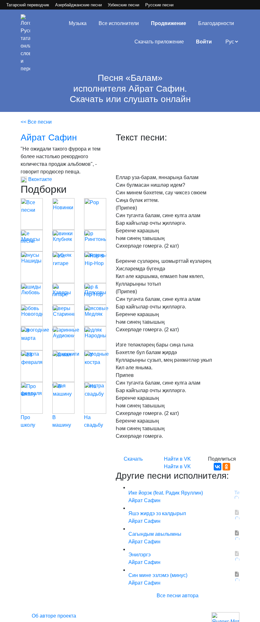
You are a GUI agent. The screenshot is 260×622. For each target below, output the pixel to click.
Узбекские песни (123, 5)
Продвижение (168, 23)
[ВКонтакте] (217, 466)
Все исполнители (119, 23)
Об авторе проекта (54, 616)
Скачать (133, 459)
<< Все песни (36, 122)
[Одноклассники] (226, 466)
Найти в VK (177, 459)
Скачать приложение (159, 41)
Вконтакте (39, 179)
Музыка (78, 23)
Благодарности (216, 23)
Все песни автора (177, 595)
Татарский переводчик (27, 5)
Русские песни (159, 5)
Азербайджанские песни (78, 5)
